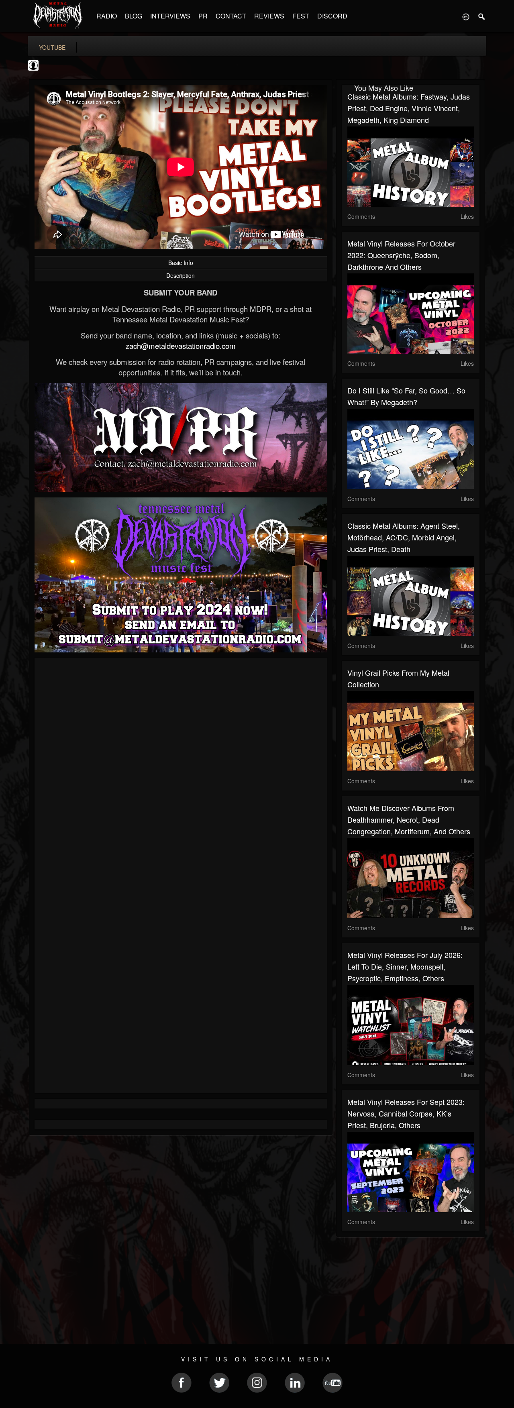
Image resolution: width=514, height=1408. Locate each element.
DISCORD (332, 15)
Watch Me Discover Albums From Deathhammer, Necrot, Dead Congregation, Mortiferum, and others (408, 819)
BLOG (133, 15)
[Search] (482, 16)
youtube (52, 47)
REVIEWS (269, 15)
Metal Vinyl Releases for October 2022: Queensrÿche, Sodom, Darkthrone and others (401, 255)
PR (203, 15)
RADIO (106, 15)
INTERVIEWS (170, 15)
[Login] (466, 16)
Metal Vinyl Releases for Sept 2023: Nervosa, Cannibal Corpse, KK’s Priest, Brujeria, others (406, 1113)
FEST (300, 15)
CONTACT (231, 15)
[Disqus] (180, 771)
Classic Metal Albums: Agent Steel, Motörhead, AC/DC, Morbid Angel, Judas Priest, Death (403, 537)
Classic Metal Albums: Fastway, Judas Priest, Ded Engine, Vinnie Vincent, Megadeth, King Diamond (408, 108)
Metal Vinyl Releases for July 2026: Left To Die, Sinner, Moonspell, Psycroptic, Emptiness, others (405, 966)
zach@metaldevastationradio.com (181, 345)
